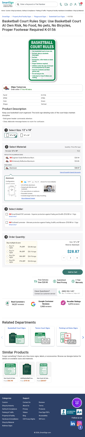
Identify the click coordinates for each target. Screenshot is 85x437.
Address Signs (7, 426)
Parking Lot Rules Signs (68, 328)
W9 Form (42, 419)
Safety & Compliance (28, 10)
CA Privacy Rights (29, 419)
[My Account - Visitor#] (75, 4)
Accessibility (43, 416)
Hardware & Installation (65, 10)
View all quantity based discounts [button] (70, 172)
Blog (24, 416)
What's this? (13, 216)
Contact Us (26, 402)
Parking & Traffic (41, 10)
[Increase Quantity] (77, 258)
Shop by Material (78, 10)
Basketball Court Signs (17, 328)
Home (3, 10)
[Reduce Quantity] (64, 258)
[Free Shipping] (66, 4)
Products (42, 409)
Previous (2, 337)
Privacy (25, 409)
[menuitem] (3, 11)
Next (83, 337)
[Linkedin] (72, 423)
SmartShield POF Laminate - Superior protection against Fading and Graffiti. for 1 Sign (42, 214)
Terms (41, 406)
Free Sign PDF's (44, 412)
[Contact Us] (61, 4)
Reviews (42, 402)
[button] (71, 4)
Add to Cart (72, 272)
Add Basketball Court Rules (28, 378)
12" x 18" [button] (13, 135)
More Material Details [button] (28, 198)
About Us (26, 406)
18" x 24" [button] (27, 135)
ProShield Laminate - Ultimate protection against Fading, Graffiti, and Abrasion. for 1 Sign (43, 222)
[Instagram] (79, 423)
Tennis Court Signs (42, 328)
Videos (25, 412)
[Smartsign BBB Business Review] (71, 412)
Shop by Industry (16, 10)
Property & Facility (52, 10)
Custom (8, 10)
